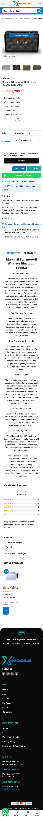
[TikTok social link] (16, 674)
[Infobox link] (21, 639)
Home (5, 689)
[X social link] (11, 218)
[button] (4, 42)
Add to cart (19, 169)
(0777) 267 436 (8, 789)
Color (4, 133)
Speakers (8, 18)
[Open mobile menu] (3, 3)
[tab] (13, 253)
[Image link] (16, 660)
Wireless (24, 213)
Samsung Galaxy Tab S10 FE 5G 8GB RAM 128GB (11, 589)
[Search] (39, 11)
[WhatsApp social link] (14, 218)
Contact (5, 707)
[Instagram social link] (8, 674)
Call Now (21, 161)
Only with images (14, 543)
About (5, 728)
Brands (5, 698)
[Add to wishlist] (16, 571)
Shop (4, 694)
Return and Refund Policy (13, 746)
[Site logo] (21, 3)
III (18, 207)
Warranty (6, 142)
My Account (7, 703)
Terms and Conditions (12, 737)
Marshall (38, 18)
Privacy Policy (8, 741)
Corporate (7, 712)
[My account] (40, 3)
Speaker (5, 213)
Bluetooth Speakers (23, 18)
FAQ (4, 732)
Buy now (34, 169)
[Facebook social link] (9, 218)
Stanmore (15, 213)
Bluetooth (11, 207)
